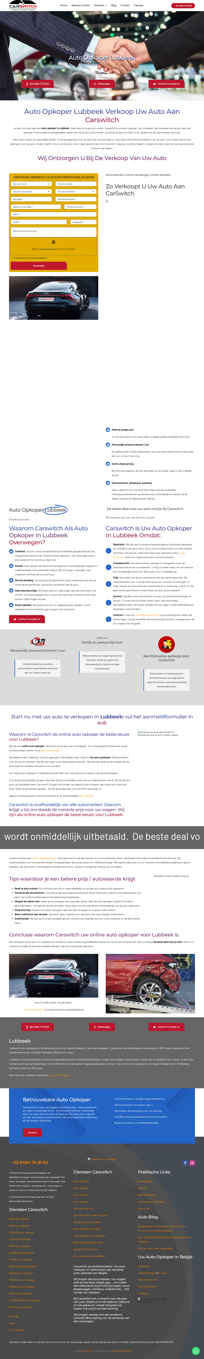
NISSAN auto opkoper (21, 1189)
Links (12, 1240)
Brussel (162, 1189)
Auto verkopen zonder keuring (90, 1132)
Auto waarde (80, 1118)
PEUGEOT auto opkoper (22, 1196)
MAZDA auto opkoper (20, 1176)
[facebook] (185, 1080)
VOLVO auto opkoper (20, 1223)
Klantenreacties (147, 1111)
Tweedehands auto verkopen (89, 1152)
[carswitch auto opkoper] (102, 1076)
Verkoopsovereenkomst (151, 1118)
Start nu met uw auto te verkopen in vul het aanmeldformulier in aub (102, 677)
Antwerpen (144, 1183)
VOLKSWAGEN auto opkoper (24, 1217)
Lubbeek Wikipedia (59, 991)
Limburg (142, 1210)
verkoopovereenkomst (147, 572)
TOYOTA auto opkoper (21, 1210)
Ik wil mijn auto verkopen (87, 1145)
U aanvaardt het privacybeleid (30, 257)
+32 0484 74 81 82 (30, 1079)
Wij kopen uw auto (83, 1125)
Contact (142, 1104)
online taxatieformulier (44, 815)
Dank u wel (144, 1125)
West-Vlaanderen (147, 1196)
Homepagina (145, 1098)
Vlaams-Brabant (147, 1189)
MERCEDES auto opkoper (23, 1183)
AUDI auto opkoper (19, 1135)
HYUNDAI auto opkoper (21, 1169)
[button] (196, 1351)
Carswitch (87, 1267)
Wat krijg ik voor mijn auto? (88, 1159)
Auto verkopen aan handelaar (89, 1172)
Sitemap (13, 1233)
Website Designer (122, 1267)
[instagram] (192, 1080)
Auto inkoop (80, 1111)
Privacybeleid (16, 1246)
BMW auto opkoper (19, 1142)
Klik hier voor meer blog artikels (155, 1165)
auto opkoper (86, 753)
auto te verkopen (50, 708)
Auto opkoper (80, 1104)
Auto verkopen (81, 1098)
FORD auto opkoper (19, 1162)
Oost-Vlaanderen (147, 1203)
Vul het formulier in (34, 926)
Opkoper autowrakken (85, 1166)
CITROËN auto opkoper (21, 1149)
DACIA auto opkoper (20, 1156)
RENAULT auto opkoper (22, 1203)
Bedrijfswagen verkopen (86, 1138)
